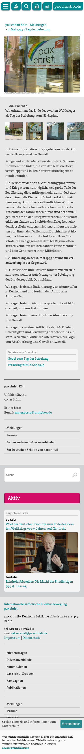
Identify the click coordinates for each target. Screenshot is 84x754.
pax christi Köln (16, 25)
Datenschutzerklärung (15, 748)
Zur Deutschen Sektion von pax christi (32, 450)
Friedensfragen (16, 653)
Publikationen (16, 687)
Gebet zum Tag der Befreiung (28, 358)
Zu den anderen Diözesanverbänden (30, 442)
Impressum (12, 638)
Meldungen (38, 25)
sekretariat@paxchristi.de (29, 633)
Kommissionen (16, 667)
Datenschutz (31, 638)
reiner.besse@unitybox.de (33, 412)
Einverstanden (71, 723)
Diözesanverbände (19, 660)
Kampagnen (14, 681)
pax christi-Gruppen (20, 674)
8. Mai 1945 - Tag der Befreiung (29, 29)
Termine (11, 435)
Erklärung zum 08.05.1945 (26, 365)
